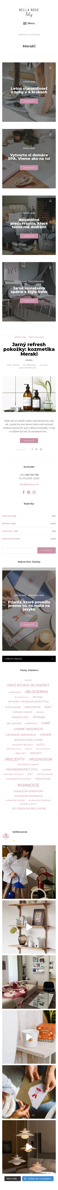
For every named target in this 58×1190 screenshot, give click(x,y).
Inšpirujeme (29, 82)
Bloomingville (22, 697)
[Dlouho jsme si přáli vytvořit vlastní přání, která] (29, 1092)
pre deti (21, 753)
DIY (49, 707)
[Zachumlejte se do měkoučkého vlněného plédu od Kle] (29, 982)
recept (36, 753)
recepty (16, 759)
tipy (30, 774)
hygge (39, 717)
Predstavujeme (36, 281)
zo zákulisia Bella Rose (29, 808)
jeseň (46, 734)
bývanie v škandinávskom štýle (29, 701)
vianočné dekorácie (29, 796)
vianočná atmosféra (29, 791)
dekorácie (33, 707)
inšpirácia (31, 724)
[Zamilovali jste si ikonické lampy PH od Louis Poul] (29, 1147)
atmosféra (15, 692)
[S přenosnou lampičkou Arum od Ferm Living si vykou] (29, 872)
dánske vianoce (23, 712)
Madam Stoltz (14, 749)
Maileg (29, 749)
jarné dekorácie (29, 729)
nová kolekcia (43, 749)
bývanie (38, 697)
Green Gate (21, 717)
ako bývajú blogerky (29, 685)
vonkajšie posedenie (40, 800)
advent (29, 680)
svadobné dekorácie (14, 774)
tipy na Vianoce (45, 774)
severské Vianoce (29, 765)
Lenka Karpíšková (27, 368)
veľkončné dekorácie (19, 779)
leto (41, 744)
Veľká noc (44, 778)
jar (46, 723)
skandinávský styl (22, 769)
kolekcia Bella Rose (29, 740)
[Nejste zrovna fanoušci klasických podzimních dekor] (29, 927)
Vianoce (29, 785)
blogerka (37, 692)
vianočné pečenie (16, 800)
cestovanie (13, 707)
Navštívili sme (10, 531)
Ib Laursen (14, 723)
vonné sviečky (29, 804)
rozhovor (41, 759)
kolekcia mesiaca (23, 745)
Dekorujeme (20, 281)
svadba (47, 770)
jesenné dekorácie (21, 734)
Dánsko (40, 712)
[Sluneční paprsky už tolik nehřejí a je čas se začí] (29, 1037)
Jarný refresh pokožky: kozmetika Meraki (29, 349)
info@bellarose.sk (29, 484)
